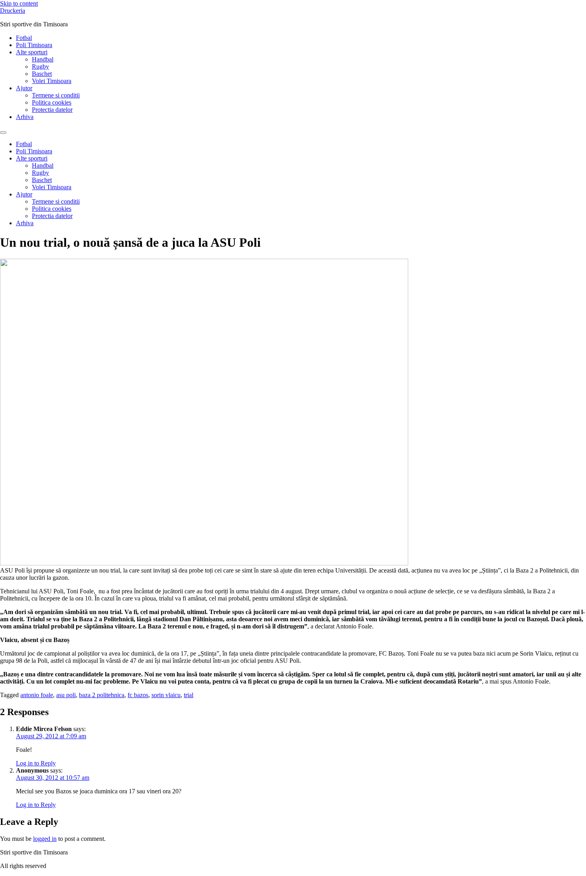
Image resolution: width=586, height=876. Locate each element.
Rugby (40, 66)
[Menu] (3, 132)
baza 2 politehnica (101, 695)
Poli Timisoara (34, 45)
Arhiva (24, 116)
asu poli (66, 695)
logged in (45, 838)
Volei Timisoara (51, 80)
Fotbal (24, 37)
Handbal (42, 59)
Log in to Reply (36, 763)
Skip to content (19, 3)
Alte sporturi (31, 52)
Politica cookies (51, 102)
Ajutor (24, 88)
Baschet (42, 73)
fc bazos (138, 695)
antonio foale (36, 695)
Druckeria (12, 10)
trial (188, 695)
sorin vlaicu (166, 695)
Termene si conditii (56, 95)
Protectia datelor (52, 109)
